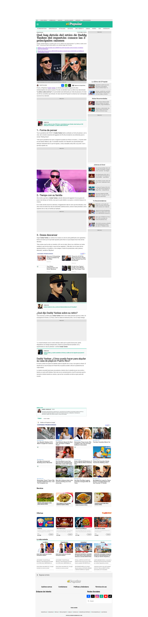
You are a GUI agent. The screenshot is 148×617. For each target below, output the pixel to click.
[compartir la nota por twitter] (69, 85)
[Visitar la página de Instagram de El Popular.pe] (97, 596)
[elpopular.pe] (74, 26)
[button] (38, 24)
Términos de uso (101, 587)
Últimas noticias (41, 28)
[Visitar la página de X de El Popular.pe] (93, 596)
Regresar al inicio (44, 575)
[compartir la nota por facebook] (62, 85)
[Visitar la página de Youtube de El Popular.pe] (106, 596)
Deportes (70, 28)
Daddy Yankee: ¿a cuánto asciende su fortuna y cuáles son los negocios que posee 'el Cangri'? (64, 353)
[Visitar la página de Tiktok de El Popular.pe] (110, 596)
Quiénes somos (46, 587)
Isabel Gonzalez (43, 85)
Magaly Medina (44, 20)
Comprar (50, 534)
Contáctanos (62, 587)
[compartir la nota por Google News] (79, 85)
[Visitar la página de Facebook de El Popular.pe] (88, 596)
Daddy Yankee (51, 88)
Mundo (94, 28)
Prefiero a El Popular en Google (47, 422)
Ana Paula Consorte (69, 20)
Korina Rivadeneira (87, 20)
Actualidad (62, 28)
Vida (99, 28)
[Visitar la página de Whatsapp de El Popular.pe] (101, 596)
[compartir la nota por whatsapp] (66, 85)
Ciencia (88, 28)
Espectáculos (53, 28)
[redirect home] (74, 581)
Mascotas (60, 20)
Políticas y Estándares (81, 587)
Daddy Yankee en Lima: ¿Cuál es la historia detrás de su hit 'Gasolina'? (60, 307)
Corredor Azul (52, 20)
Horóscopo (78, 20)
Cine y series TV (79, 28)
